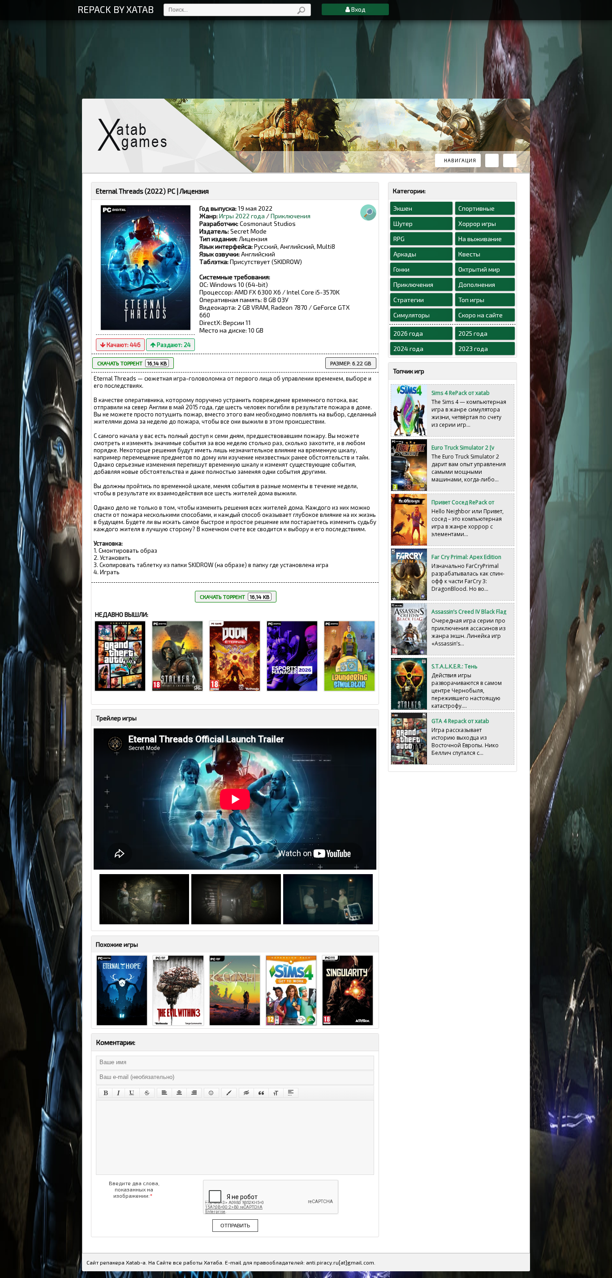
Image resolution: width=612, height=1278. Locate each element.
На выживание (480, 239)
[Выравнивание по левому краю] (164, 1093)
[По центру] (179, 1093)
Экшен (402, 208)
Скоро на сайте (480, 315)
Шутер (403, 223)
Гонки (401, 269)
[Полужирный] (105, 1093)
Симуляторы (411, 315)
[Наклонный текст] (118, 1093)
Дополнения (476, 284)
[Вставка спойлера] (290, 1093)
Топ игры (471, 299)
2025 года (472, 333)
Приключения (290, 216)
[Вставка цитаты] (261, 1093)
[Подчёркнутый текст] (132, 1093)
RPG (399, 239)
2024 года (408, 348)
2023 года (473, 348)
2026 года (408, 333)
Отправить (235, 1225)
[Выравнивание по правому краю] (194, 1093)
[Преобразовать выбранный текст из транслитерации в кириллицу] (276, 1093)
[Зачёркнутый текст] (147, 1093)
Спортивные (476, 208)
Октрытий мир (479, 269)
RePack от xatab (136, 135)
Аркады (404, 254)
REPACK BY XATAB (116, 9)
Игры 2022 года (242, 216)
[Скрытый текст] (246, 1093)
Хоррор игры (477, 223)
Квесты (469, 254)
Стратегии (408, 299)
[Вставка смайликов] (211, 1093)
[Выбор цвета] (229, 1093)
